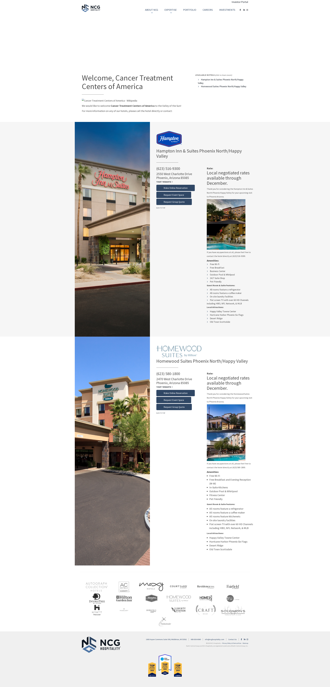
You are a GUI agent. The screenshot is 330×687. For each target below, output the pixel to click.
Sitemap (245, 643)
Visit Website (164, 182)
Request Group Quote (174, 201)
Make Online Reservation (176, 187)
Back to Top (160, 208)
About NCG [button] (151, 9)
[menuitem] (151, 10)
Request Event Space (174, 194)
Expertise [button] (170, 9)
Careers (208, 9)
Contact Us (232, 639)
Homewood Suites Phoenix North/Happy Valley (223, 86)
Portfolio (189, 9)
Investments (227, 9)
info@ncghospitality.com (214, 639)
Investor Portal (240, 1)
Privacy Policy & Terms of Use (231, 643)
